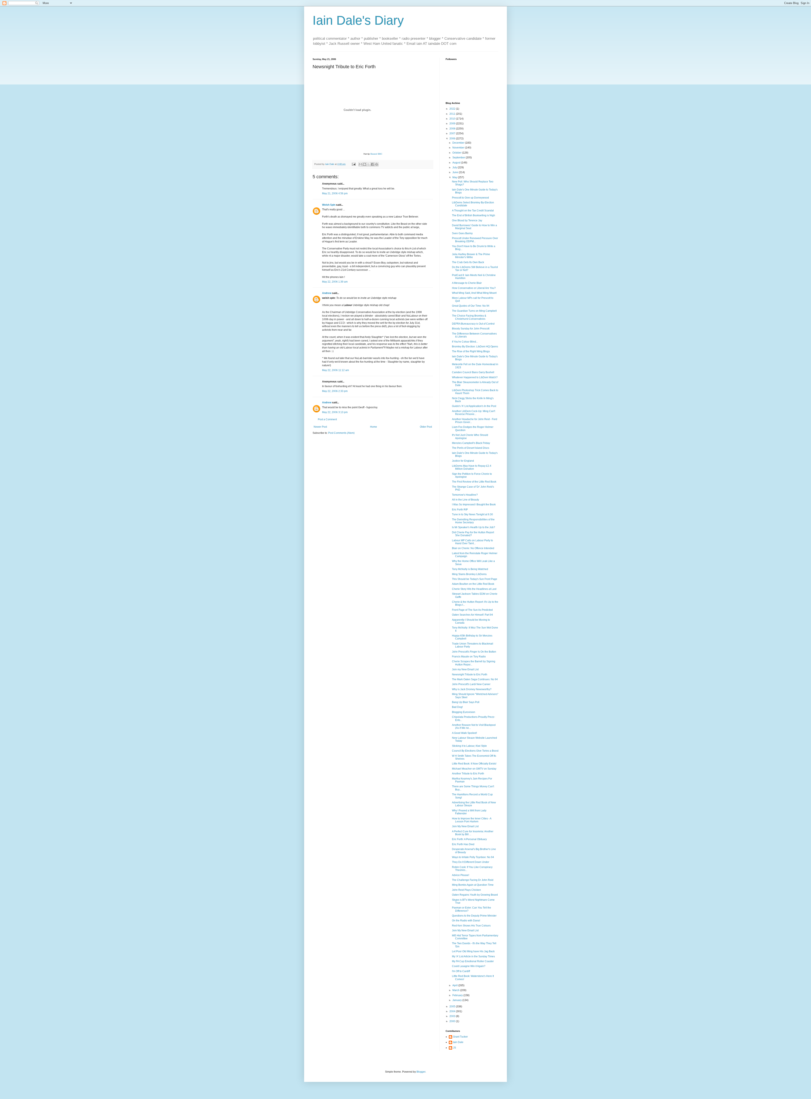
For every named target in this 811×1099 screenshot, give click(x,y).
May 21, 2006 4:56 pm (335, 193)
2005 (452, 1006)
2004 (452, 1011)
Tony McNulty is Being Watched (470, 569)
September (459, 157)
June (455, 172)
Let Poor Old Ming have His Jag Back (473, 951)
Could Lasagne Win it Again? (468, 966)
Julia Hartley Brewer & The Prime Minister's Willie (471, 256)
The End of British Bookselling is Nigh (473, 215)
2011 (452, 113)
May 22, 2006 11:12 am (335, 370)
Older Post (426, 426)
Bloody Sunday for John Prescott (470, 328)
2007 (452, 133)
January (457, 1000)
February (457, 995)
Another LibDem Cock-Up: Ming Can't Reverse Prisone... (473, 413)
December (458, 142)
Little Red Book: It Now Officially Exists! (474, 763)
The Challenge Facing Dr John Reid (472, 880)
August (456, 162)
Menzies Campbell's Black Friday (471, 443)
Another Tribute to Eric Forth (468, 773)
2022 (452, 108)
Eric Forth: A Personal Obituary (469, 839)
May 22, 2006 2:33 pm (335, 391)
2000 (452, 1021)
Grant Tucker (460, 1036)
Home (373, 426)
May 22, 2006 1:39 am (335, 281)
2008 (452, 128)
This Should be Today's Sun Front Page (474, 579)
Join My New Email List (465, 826)
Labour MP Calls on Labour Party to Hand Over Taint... (472, 542)
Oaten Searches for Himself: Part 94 (472, 614)
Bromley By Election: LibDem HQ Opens (475, 346)
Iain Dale (458, 1042)
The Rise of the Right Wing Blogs (471, 351)
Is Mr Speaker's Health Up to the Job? (473, 527)
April (455, 985)
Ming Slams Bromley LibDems (469, 574)
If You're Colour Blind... (465, 341)
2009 (452, 123)
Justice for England (463, 460)
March (456, 990)
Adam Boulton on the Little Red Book (473, 583)
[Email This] (360, 164)
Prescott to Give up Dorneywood (470, 197)
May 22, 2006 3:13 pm (335, 412)
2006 (452, 138)
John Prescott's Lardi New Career (471, 684)
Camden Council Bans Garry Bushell (473, 372)
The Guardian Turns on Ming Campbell (474, 310)
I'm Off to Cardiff (461, 971)
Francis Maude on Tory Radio (469, 656)
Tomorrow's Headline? (465, 494)
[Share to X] (368, 164)
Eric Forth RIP (460, 509)
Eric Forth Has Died (463, 844)
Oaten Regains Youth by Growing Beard (475, 894)
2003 (452, 1016)
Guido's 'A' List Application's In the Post (474, 406)
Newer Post (320, 426)
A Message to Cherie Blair (467, 283)
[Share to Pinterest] (376, 164)
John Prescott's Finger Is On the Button (474, 651)
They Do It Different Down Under (470, 862)
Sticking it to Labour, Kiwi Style (469, 745)
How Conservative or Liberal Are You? (474, 288)
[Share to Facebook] (372, 164)
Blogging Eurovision (463, 712)
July (455, 167)
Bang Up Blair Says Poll (465, 702)
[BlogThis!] (364, 164)
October (457, 152)
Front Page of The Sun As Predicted (472, 609)
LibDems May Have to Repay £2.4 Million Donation (471, 467)
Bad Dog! (457, 707)
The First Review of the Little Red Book (474, 481)
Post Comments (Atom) (341, 432)
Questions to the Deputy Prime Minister (474, 915)
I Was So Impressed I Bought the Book (474, 504)
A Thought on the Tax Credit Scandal (473, 210)
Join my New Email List (465, 669)
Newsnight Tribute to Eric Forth (469, 674)
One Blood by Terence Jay (467, 220)
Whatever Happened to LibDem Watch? (475, 377)
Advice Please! (460, 875)
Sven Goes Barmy (462, 233)
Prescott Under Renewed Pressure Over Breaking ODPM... (475, 240)
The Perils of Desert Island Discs (470, 447)
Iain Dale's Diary (358, 20)
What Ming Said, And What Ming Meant (474, 292)
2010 (452, 118)
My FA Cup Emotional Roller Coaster (473, 961)
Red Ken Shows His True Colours (471, 925)
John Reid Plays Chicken (466, 889)
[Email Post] (353, 164)
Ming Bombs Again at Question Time (473, 884)
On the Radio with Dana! (466, 920)
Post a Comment (327, 419)
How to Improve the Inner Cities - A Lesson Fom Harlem (471, 820)
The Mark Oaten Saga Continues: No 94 (475, 679)
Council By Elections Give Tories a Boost (475, 750)
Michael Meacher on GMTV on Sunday (474, 768)
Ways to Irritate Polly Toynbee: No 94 (473, 857)
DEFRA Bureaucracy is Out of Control (473, 323)
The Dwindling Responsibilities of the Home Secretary (473, 521)
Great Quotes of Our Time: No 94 (470, 305)
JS (454, 1047)
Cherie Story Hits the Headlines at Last (474, 589)
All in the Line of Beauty (465, 499)
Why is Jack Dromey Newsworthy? (471, 689)
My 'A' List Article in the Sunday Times (473, 956)
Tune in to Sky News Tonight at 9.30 (472, 514)
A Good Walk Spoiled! (464, 733)
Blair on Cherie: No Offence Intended (473, 548)
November (458, 147)
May (455, 177)
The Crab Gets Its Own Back (468, 262)
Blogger (420, 1071)
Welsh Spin (328, 204)
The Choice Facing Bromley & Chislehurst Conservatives (469, 317)
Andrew (326, 293)
